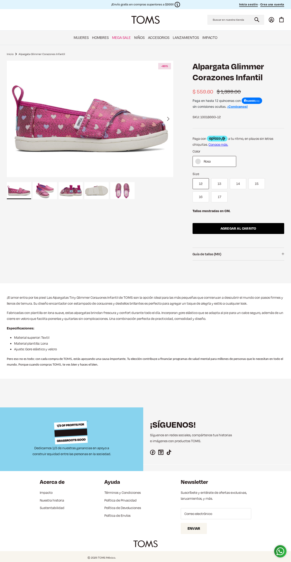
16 (201, 196)
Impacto (46, 492)
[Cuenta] (271, 20)
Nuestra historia (52, 500)
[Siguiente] (168, 119)
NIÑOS (139, 37)
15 (256, 183)
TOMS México (106, 557)
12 (201, 183)
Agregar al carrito (238, 228)
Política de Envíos (117, 515)
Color (196, 151)
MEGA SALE (121, 37)
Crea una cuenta (272, 4)
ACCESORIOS (158, 37)
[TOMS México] (145, 20)
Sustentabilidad (52, 507)
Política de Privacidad (120, 500)
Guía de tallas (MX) (207, 254)
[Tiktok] (169, 452)
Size (196, 173)
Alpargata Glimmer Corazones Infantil (42, 54)
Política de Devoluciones (122, 507)
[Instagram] (160, 452)
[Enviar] (257, 20)
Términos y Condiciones (122, 492)
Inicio (10, 54)
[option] (90, 119)
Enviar (194, 528)
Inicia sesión (248, 4)
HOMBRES (100, 37)
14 (238, 183)
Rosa (207, 161)
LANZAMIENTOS (186, 37)
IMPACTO (209, 37)
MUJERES (81, 37)
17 (219, 196)
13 (219, 183)
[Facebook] (152, 452)
